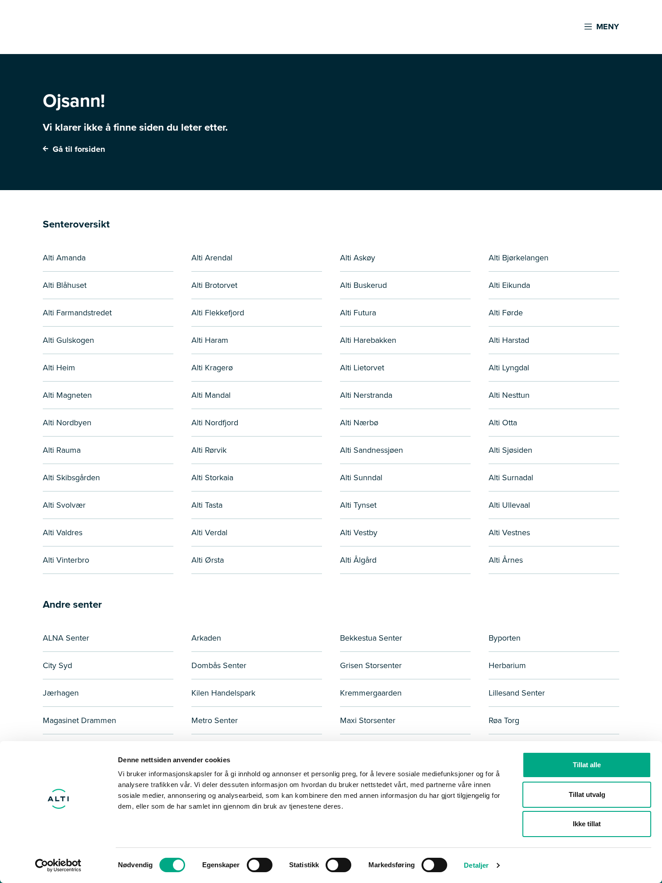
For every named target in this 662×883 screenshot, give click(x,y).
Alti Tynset (358, 505)
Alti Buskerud (363, 285)
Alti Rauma (62, 450)
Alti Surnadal (511, 477)
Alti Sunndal (361, 477)
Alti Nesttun (509, 395)
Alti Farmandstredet (77, 313)
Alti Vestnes (509, 532)
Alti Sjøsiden (510, 450)
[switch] (259, 865)
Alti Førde (506, 313)
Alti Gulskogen (68, 340)
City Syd (57, 665)
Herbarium (507, 665)
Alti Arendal (211, 258)
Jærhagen (61, 693)
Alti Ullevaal (509, 505)
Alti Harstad (509, 340)
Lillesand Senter (517, 693)
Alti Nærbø (359, 422)
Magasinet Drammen (79, 720)
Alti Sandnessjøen (371, 450)
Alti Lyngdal (509, 367)
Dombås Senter (218, 665)
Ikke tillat (587, 824)
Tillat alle (587, 765)
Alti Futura (358, 313)
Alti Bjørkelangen (519, 258)
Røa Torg (504, 720)
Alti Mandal (211, 395)
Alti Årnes (506, 560)
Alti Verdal (209, 532)
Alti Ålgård (358, 560)
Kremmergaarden (371, 693)
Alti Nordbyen (67, 422)
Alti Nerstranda (366, 395)
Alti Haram (209, 340)
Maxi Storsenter (367, 720)
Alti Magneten (67, 395)
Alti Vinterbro (66, 560)
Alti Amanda (64, 258)
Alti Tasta (206, 505)
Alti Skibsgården (71, 477)
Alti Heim (59, 367)
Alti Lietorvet (362, 367)
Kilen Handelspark (223, 693)
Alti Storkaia (212, 477)
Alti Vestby (358, 532)
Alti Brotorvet (214, 285)
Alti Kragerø (212, 367)
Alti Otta (503, 422)
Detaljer (476, 865)
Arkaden (206, 638)
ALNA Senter (66, 638)
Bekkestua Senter (371, 638)
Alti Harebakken (368, 340)
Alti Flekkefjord (217, 313)
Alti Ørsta (207, 560)
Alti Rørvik (209, 450)
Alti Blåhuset (64, 285)
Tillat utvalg (587, 794)
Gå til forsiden (77, 149)
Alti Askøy (357, 258)
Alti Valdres (62, 532)
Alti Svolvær (64, 505)
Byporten (505, 638)
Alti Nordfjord (214, 422)
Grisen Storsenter (371, 665)
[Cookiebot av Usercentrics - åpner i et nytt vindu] (58, 865)
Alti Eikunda (509, 285)
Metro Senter (214, 720)
